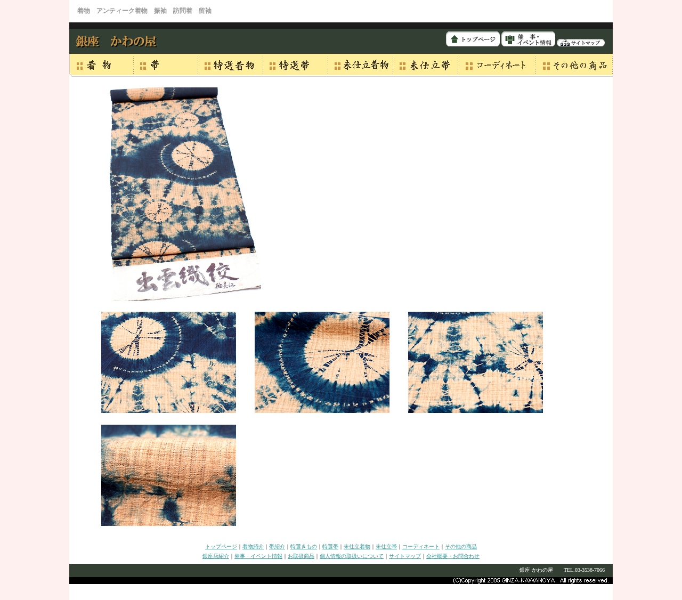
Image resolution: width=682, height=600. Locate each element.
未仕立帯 (386, 546)
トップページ (221, 546)
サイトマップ (405, 556)
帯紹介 (277, 546)
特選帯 (330, 546)
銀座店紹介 (215, 556)
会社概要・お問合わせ (453, 556)
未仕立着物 (357, 546)
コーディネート (421, 546)
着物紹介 (253, 546)
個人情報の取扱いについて (352, 556)
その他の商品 (461, 546)
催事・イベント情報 (258, 556)
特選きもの (303, 546)
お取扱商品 (301, 556)
